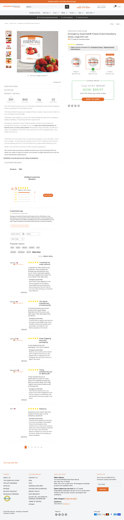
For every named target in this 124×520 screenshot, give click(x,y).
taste (12, 247)
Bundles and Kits (35, 13)
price (38, 247)
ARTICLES (6, 486)
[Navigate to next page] (41, 447)
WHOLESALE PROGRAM (11, 494)
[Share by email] (78, 106)
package (13, 252)
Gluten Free (13, 23)
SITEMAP (32, 504)
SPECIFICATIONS (11, 86)
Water (63, 13)
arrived (29, 252)
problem (31, 247)
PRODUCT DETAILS (12, 94)
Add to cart (93, 99)
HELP (30, 483)
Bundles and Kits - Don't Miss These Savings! (62, 1)
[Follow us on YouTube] (63, 514)
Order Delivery (75, 49)
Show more (36, 252)
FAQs (30, 480)
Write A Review (48, 195)
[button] (114, 7)
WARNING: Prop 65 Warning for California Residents (20, 158)
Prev (112, 24)
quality (18, 247)
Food (55, 13)
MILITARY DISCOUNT (10, 491)
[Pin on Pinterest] (72, 106)
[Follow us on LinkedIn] (66, 514)
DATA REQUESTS (34, 494)
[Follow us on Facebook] (56, 514)
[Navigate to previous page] (23, 447)
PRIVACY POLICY (34, 491)
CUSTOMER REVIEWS (13, 163)
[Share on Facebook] (69, 106)
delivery (24, 247)
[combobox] (33, 234)
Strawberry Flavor (97, 47)
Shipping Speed (109, 47)
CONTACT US (33, 477)
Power (72, 13)
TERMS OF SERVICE (35, 501)
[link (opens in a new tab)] (7, 495)
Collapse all (57, 82)
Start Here (89, 13)
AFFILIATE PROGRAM (10, 483)
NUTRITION (8, 90)
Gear (79, 13)
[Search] (67, 7)
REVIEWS (6, 488)
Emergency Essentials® (77, 31)
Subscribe (103, 489)
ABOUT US (6, 477)
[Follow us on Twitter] (59, 514)
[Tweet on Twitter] (75, 106)
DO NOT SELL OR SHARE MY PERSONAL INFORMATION (38, 498)
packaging (21, 252)
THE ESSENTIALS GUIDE (11, 480)
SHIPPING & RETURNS (36, 486)
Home (6, 23)
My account (101, 7)
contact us (66, 504)
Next (118, 24)
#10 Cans (46, 13)
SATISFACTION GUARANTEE (38, 488)
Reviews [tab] (13, 169)
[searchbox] (16, 234)
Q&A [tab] (20, 169)
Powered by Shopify (9, 513)
